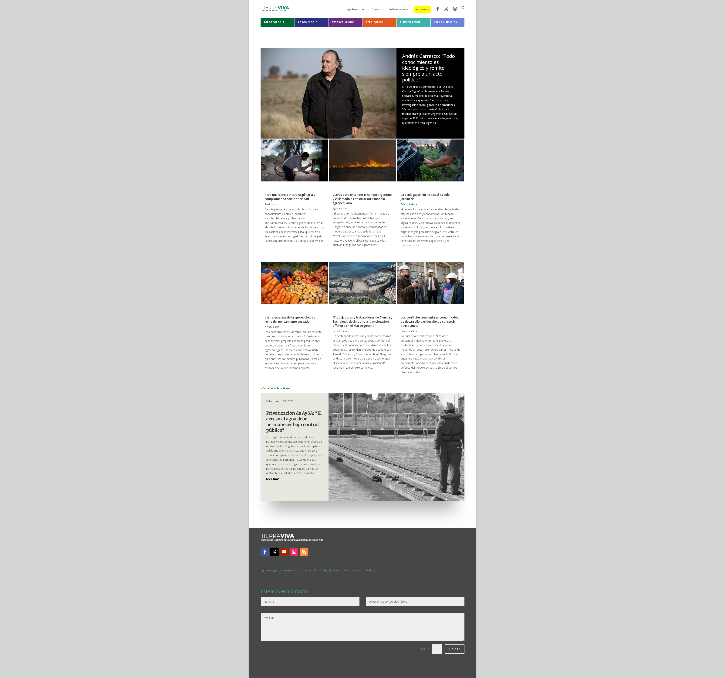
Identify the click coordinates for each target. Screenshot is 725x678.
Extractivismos (340, 331)
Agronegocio (340, 208)
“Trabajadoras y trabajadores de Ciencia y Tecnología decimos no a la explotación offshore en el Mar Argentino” (362, 321)
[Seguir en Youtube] (284, 552)
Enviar (454, 649)
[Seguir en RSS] (304, 552)
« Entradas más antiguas (276, 388)
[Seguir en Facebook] (265, 552)
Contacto (378, 9)
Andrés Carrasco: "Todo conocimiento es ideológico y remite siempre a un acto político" (428, 68)
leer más (272, 479)
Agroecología (272, 327)
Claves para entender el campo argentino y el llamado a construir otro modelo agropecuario (362, 199)
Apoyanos (422, 9)
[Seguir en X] (274, 552)
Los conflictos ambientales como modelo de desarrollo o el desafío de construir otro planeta (430, 321)
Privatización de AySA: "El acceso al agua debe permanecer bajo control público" (294, 421)
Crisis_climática (409, 204)
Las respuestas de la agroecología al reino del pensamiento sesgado (290, 319)
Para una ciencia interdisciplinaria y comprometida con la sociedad (290, 197)
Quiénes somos (357, 9)
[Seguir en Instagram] (294, 552)
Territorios (270, 204)
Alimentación (309, 570)
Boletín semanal (399, 9)
